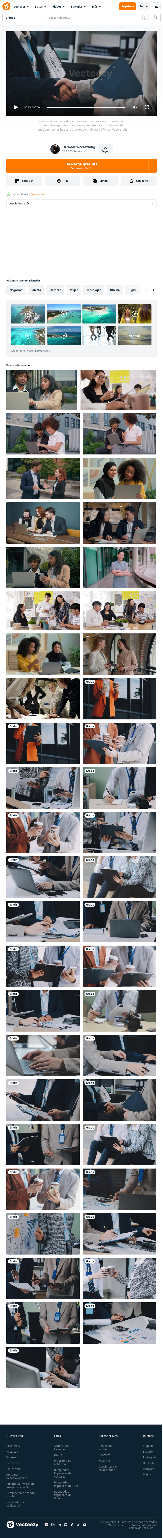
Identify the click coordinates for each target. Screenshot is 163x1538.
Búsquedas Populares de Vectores (62, 1471)
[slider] (86, 107)
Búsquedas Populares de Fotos (62, 1484)
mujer (74, 288)
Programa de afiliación (62, 1460)
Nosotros (103, 1459)
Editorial (76, 6)
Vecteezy (12, 1450)
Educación (13, 1467)
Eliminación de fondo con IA (16, 1492)
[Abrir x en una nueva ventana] (78, 1522)
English (145, 1444)
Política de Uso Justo (138, 1526)
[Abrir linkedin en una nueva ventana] (59, 1522)
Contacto (103, 1453)
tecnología (93, 288)
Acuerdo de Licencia (61, 1445)
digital (132, 288)
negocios (16, 288)
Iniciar (144, 6)
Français (145, 1467)
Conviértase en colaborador (107, 1466)
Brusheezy (13, 1444)
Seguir (106, 151)
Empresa (12, 1461)
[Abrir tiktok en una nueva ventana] (72, 1522)
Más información (20, 202)
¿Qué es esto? (37, 194)
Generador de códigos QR (15, 1502)
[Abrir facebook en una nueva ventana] (46, 1522)
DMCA (57, 1453)
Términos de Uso (115, 1523)
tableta (36, 288)
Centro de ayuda (103, 1445)
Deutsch (145, 1461)
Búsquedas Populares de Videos (62, 1496)
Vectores (19, 6)
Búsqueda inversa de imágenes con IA (19, 1483)
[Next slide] (147, 288)
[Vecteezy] (6, 6)
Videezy (11, 1455)
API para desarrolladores (16, 1474)
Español (145, 1450)
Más (95, 6)
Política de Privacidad (141, 1523)
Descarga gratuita (81, 166)
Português (147, 1455)
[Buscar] (143, 17)
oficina (115, 288)
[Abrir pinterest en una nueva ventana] (65, 1522)
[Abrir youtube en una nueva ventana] (84, 1522)
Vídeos (56, 6)
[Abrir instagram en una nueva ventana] (52, 1522)
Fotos (39, 6)
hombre (55, 288)
